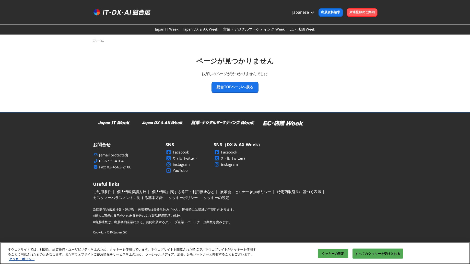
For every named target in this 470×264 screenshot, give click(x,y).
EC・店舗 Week (302, 29)
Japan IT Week (166, 29)
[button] (330, 12)
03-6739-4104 (111, 161)
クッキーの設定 (333, 253)
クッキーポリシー (22, 259)
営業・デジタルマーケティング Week (254, 29)
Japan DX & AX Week (200, 29)
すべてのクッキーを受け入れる (377, 253)
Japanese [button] (301, 12)
